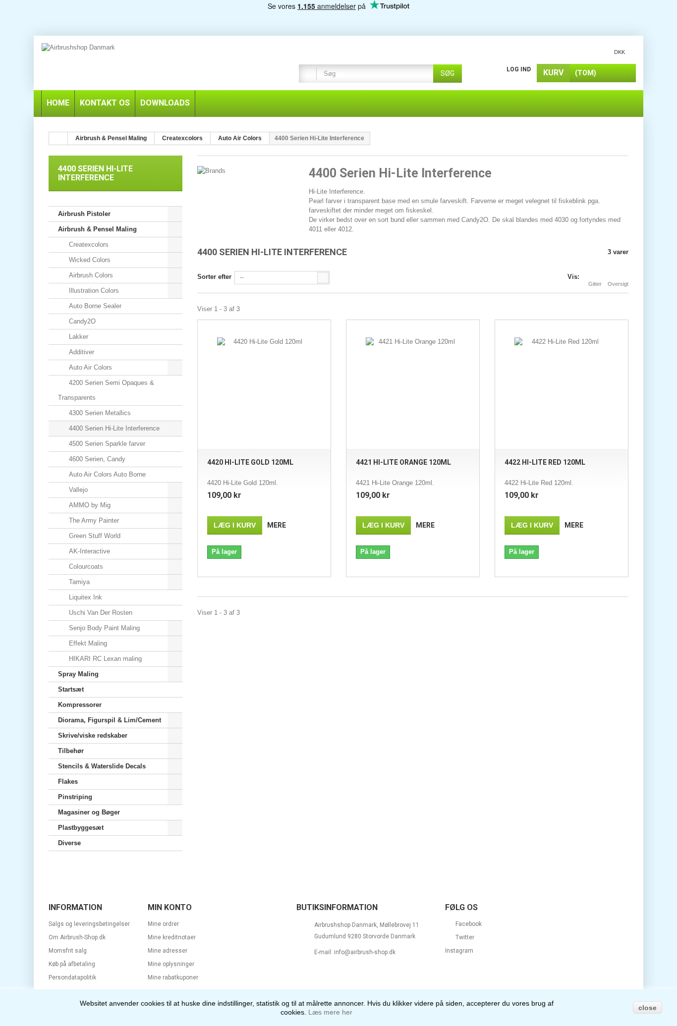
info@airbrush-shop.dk (364, 952)
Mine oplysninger (171, 964)
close (647, 1008)
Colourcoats (85, 566)
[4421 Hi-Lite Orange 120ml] (412, 384)
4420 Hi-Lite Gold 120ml (250, 462)
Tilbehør (71, 751)
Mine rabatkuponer (173, 977)
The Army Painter (93, 520)
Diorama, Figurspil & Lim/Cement (109, 720)
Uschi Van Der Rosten (99, 612)
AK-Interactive (88, 551)
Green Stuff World (93, 536)
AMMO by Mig (89, 505)
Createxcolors (88, 244)
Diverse (69, 843)
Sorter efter (214, 276)
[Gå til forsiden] (58, 138)
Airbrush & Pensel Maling (97, 229)
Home (58, 103)
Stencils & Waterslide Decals (102, 766)
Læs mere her (330, 1012)
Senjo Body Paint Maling (103, 628)
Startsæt (71, 689)
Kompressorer (80, 704)
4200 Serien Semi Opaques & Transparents (106, 390)
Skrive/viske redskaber (92, 735)
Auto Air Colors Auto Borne (106, 474)
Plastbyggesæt (81, 827)
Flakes (68, 781)
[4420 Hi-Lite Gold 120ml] (264, 384)
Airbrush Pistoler (84, 213)
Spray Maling (78, 674)
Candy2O (81, 321)
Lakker (77, 336)
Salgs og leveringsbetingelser (89, 923)
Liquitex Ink (84, 597)
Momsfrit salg (68, 950)
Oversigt (618, 284)
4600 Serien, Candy (96, 459)
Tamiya (78, 582)
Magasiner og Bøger (89, 812)
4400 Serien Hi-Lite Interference (113, 428)
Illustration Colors (93, 290)
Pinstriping (75, 797)
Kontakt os (105, 103)
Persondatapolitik (72, 977)
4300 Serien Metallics (99, 413)
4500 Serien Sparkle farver (106, 443)
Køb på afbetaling (72, 964)
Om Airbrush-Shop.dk (77, 937)
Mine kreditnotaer (172, 937)
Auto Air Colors (89, 367)
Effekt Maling (87, 643)
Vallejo (77, 489)
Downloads (165, 103)
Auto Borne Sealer (94, 306)
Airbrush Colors (90, 275)
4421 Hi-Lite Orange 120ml (403, 462)
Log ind (519, 69)
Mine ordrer (163, 923)
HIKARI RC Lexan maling (104, 658)
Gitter (595, 284)
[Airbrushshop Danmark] (158, 64)
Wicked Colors (89, 260)
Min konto (170, 907)
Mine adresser (167, 950)
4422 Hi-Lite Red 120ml (545, 462)
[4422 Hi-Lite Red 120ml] (561, 384)
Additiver (80, 352)
